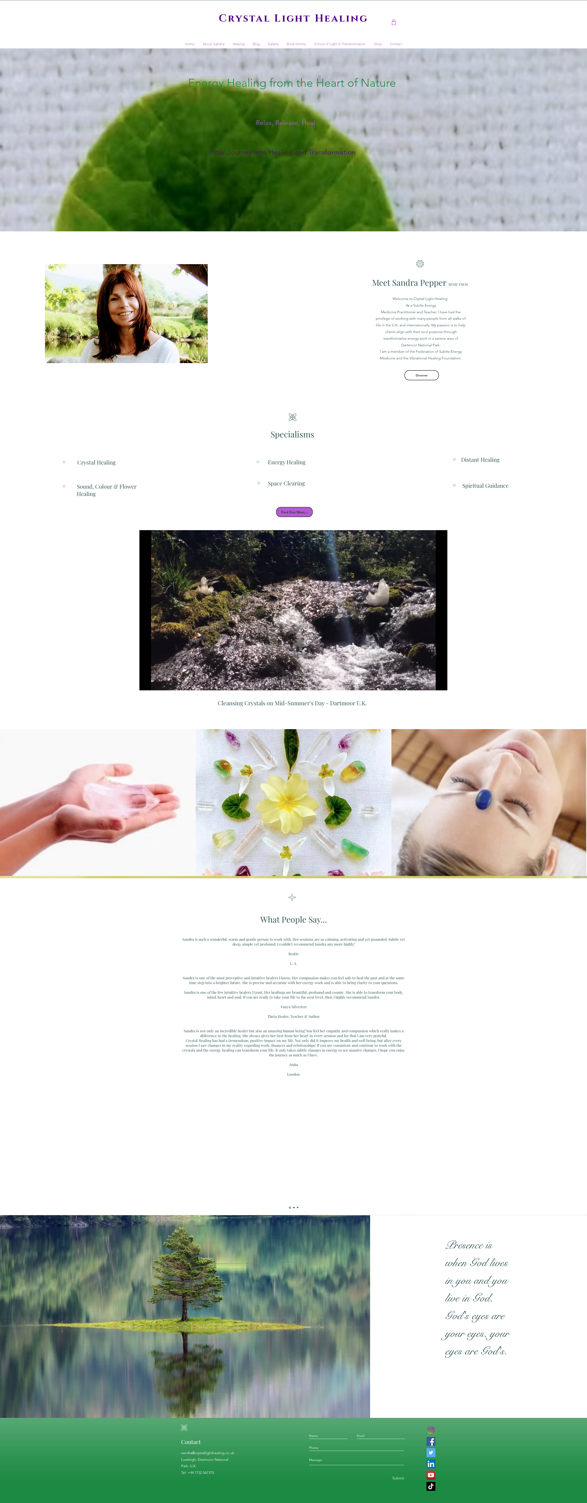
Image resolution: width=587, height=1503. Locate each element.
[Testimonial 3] (297, 1207)
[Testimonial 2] (294, 1207)
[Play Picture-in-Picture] (433, 684)
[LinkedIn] (430, 1463)
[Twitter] (430, 1452)
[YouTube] (430, 1475)
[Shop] (393, 22)
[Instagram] (430, 1430)
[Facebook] (430, 1441)
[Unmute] (153, 684)
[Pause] (145, 684)
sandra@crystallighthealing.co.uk (207, 1453)
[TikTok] (430, 1486)
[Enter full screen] (441, 684)
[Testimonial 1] (290, 1207)
